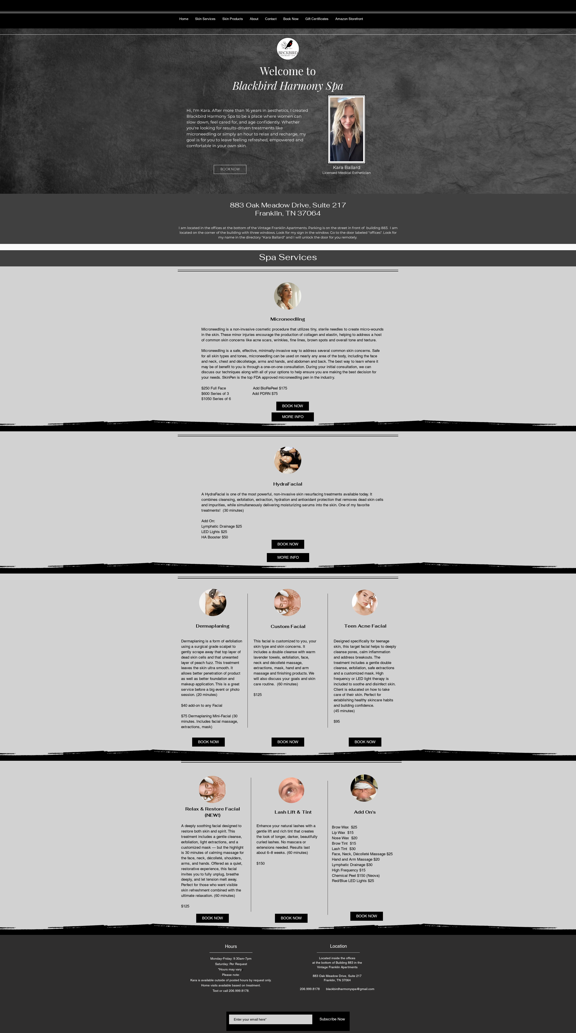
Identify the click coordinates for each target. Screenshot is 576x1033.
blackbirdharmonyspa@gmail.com (350, 989)
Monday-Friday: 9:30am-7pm (231, 958)
